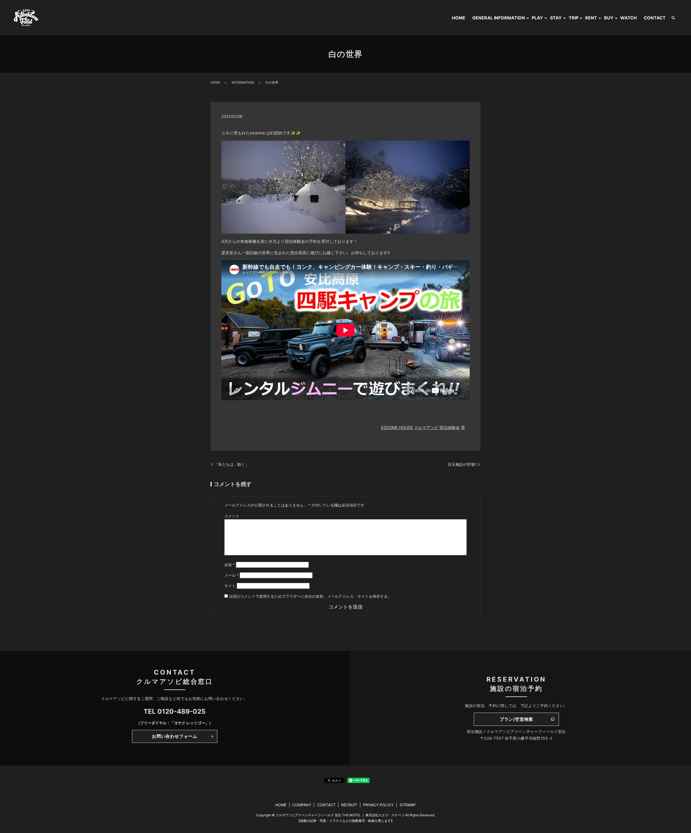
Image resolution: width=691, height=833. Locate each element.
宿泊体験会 (449, 427)
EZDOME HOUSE (397, 427)
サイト (230, 585)
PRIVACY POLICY (378, 805)
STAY (556, 18)
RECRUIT (349, 805)
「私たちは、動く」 (232, 464)
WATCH (628, 18)
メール (231, 575)
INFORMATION (243, 82)
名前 (229, 564)
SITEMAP (407, 805)
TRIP (573, 18)
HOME (458, 18)
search (673, 18)
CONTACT (655, 18)
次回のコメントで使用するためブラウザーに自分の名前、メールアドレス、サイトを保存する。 (310, 596)
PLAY (537, 18)
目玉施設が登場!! (462, 464)
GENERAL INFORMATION (498, 18)
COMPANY (301, 805)
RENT (591, 18)
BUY (609, 18)
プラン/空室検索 (516, 719)
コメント (231, 516)
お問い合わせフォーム (174, 736)
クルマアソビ (426, 427)
